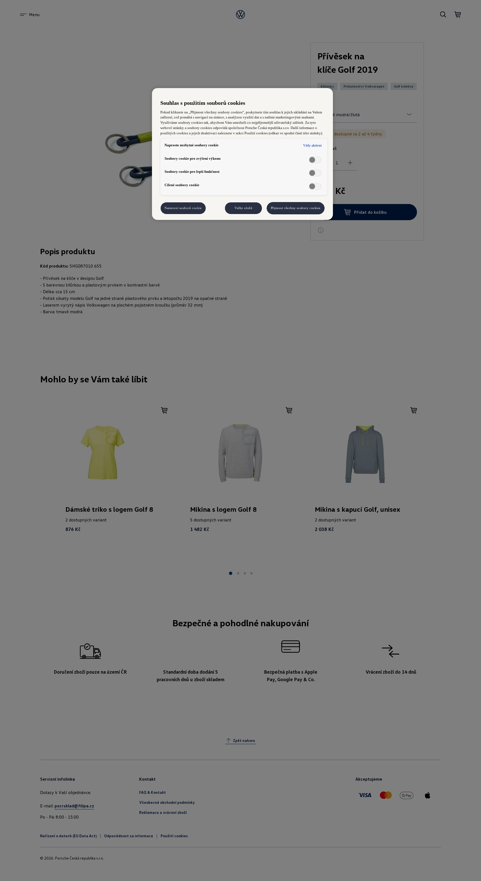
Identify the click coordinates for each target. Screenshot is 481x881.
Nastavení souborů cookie (183, 208)
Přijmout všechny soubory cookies (295, 208)
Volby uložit (243, 208)
